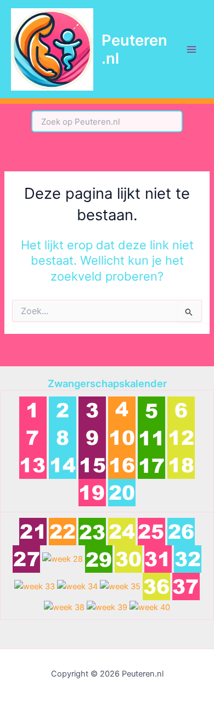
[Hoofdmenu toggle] (191, 49)
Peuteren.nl (134, 49)
